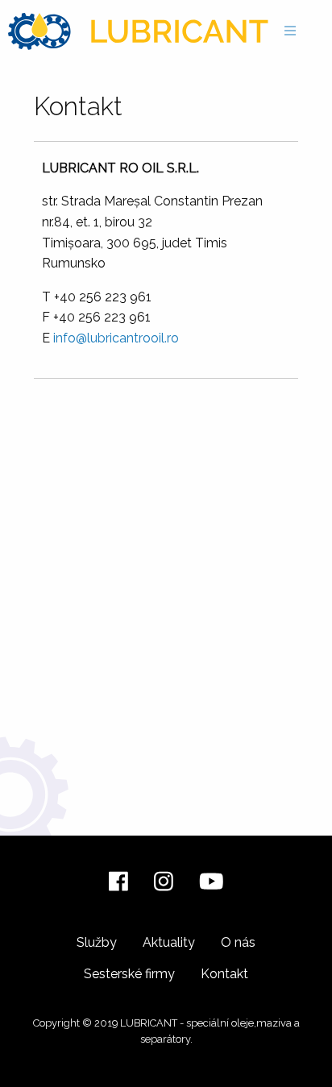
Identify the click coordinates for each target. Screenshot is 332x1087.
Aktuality (169, 942)
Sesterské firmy (129, 973)
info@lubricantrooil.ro (116, 338)
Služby (97, 942)
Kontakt (224, 973)
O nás (238, 942)
